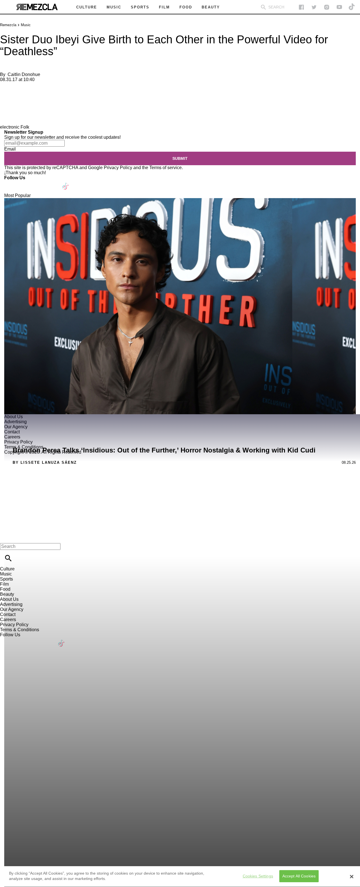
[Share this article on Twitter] (34, 89)
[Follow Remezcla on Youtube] (52, 182)
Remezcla (8, 25)
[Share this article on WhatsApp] (7, 89)
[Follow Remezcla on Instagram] (326, 7)
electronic (9, 127)
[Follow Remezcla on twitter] (314, 7)
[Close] (351, 876)
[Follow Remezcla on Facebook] (301, 7)
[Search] (263, 7)
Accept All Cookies (299, 876)
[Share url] (6, 118)
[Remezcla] (37, 7)
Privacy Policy (118, 167)
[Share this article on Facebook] (21, 89)
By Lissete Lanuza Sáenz (45, 462)
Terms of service (165, 167)
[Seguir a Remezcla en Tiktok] (352, 7)
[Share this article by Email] (47, 89)
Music (26, 25)
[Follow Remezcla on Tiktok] (65, 182)
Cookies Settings (258, 876)
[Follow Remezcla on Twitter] (25, 182)
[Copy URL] (13, 105)
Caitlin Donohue (24, 74)
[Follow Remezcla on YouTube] (339, 7)
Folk (25, 127)
